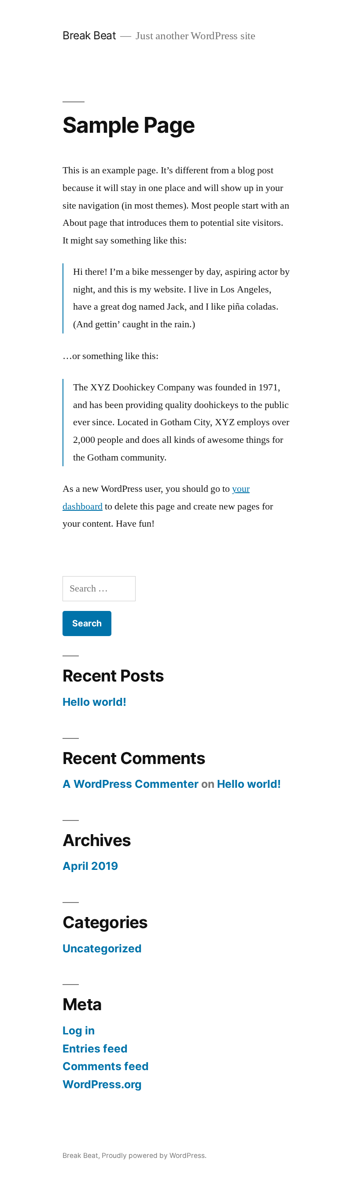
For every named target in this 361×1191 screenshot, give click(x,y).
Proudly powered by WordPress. (154, 1155)
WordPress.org (102, 1084)
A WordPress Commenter (131, 783)
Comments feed (106, 1066)
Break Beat (89, 35)
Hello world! (94, 701)
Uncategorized (102, 948)
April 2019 (90, 866)
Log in (79, 1030)
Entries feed (95, 1048)
